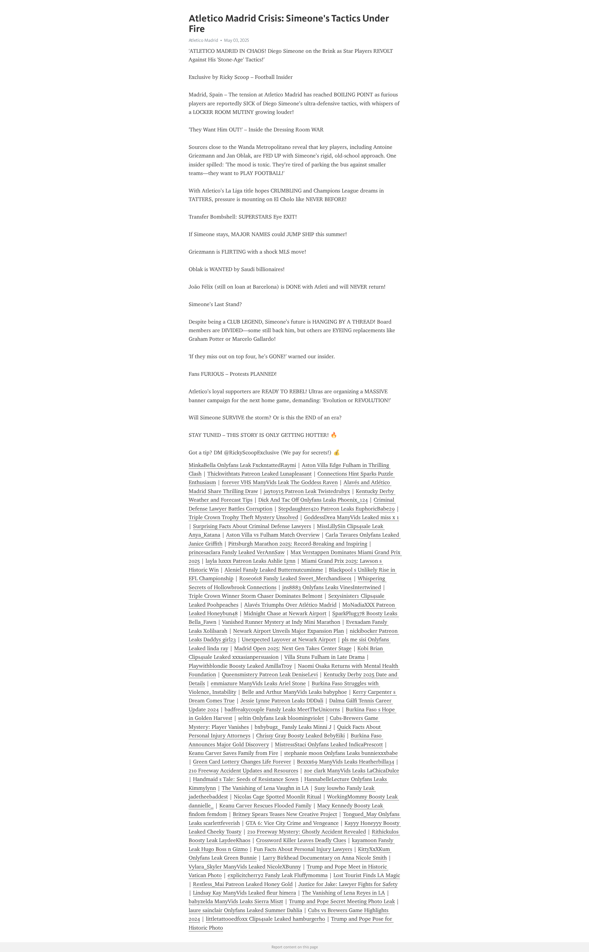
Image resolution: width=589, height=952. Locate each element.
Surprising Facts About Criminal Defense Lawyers (252, 526)
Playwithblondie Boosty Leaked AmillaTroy (240, 666)
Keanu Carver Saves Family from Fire (233, 753)
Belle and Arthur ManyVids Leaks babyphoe (294, 692)
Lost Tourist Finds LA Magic (366, 875)
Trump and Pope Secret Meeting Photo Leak (342, 901)
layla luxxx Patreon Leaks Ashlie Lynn (250, 561)
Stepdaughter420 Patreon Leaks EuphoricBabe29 (336, 508)
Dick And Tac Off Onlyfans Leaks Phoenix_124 (313, 499)
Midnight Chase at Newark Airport (285, 613)
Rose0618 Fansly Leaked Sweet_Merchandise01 (295, 578)
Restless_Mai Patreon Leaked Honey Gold (243, 884)
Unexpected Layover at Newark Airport (289, 639)
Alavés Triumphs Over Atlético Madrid (290, 604)
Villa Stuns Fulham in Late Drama (324, 657)
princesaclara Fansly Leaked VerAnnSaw (237, 552)
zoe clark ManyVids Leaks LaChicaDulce (351, 770)
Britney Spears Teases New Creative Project (285, 814)
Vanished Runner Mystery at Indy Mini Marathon (281, 622)
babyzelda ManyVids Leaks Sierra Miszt (236, 901)
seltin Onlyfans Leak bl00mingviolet (281, 718)
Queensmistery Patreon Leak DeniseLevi (270, 674)
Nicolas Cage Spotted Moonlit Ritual (277, 796)
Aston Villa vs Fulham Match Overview (273, 534)
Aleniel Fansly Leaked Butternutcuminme (274, 569)
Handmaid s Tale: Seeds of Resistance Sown (245, 779)
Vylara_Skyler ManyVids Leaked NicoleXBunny (245, 866)
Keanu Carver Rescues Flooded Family (265, 805)
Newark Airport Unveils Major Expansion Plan (288, 631)
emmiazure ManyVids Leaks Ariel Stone (258, 683)
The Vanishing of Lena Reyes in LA (343, 892)
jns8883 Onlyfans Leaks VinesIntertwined (331, 587)
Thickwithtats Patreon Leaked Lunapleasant (259, 473)
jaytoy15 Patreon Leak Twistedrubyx (307, 491)
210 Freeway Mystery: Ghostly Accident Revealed (306, 831)
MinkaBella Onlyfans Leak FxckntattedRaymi (242, 465)
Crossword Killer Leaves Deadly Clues (301, 840)
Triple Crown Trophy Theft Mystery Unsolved (243, 517)
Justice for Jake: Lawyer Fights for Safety (348, 884)
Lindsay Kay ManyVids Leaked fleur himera (244, 892)
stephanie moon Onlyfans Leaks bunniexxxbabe (341, 753)
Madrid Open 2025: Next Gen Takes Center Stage (293, 648)
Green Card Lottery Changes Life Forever (242, 761)
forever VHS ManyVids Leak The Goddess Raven (280, 482)
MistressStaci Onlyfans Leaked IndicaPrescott (329, 744)
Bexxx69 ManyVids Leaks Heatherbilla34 (345, 761)
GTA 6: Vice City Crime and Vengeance (292, 823)
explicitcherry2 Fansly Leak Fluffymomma (278, 875)
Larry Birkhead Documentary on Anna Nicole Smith (325, 857)
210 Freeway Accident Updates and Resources (243, 770)
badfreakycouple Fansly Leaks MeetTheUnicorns (282, 709)
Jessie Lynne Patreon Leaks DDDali (282, 700)
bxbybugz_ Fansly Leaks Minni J (293, 727)
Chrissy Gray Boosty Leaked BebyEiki (300, 735)
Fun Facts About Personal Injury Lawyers (303, 849)
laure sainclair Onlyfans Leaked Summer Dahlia (245, 910)
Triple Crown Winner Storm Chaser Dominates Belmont (255, 596)
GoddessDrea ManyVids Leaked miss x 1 (351, 517)
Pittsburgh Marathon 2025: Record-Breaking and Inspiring (297, 543)
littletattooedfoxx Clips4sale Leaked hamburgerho (265, 918)
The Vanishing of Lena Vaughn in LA (265, 788)
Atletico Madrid (203, 40)
